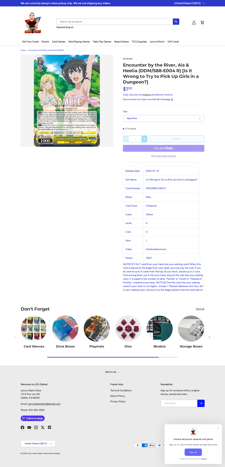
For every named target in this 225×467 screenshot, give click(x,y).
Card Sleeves (34, 346)
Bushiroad (127, 58)
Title (125, 111)
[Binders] (159, 329)
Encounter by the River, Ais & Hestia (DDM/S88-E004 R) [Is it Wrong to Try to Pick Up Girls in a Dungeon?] (46, 50)
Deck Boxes (65, 346)
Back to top (111, 372)
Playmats (96, 346)
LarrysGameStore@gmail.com (44, 403)
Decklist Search (64, 27)
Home (23, 50)
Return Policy (117, 395)
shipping (147, 94)
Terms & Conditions (120, 390)
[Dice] (128, 329)
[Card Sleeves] (34, 329)
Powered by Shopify (52, 453)
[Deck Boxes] (65, 329)
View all (200, 308)
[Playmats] (97, 329)
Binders (160, 346)
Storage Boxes (191, 346)
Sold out (177, 138)
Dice (128, 346)
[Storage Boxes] (191, 329)
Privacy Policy (118, 401)
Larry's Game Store (35, 453)
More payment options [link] (163, 155)
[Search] (176, 21)
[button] (202, 22)
